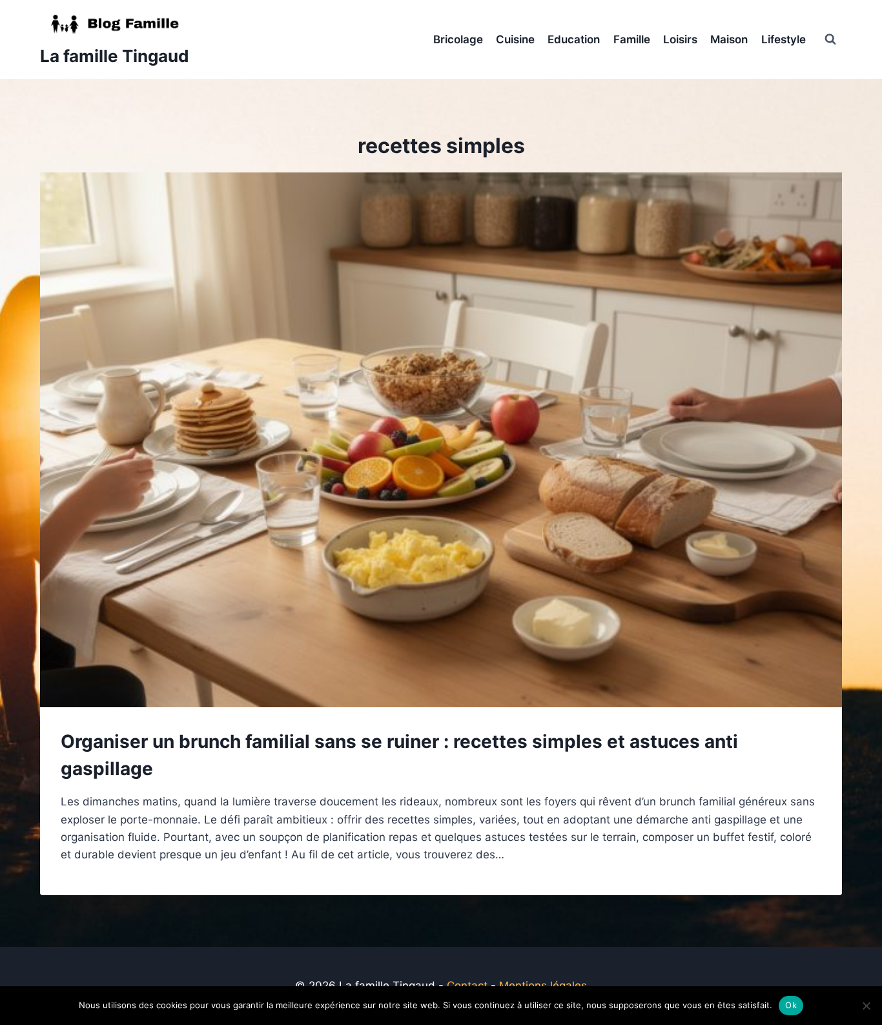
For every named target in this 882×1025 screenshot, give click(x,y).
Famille (631, 39)
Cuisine (515, 39)
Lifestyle (783, 39)
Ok (791, 1005)
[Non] (865, 1005)
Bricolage (458, 39)
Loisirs (680, 39)
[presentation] (441, 439)
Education (574, 39)
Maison (729, 39)
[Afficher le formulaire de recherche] (830, 39)
